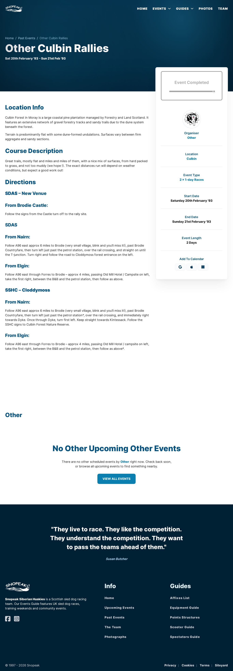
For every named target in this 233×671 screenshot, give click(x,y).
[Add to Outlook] (203, 267)
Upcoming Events (119, 607)
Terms (204, 665)
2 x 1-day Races (192, 179)
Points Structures (185, 617)
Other (191, 137)
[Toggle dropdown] (169, 8)
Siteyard (221, 665)
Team (223, 8)
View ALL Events (116, 479)
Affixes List (180, 598)
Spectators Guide (185, 637)
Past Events (26, 38)
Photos (206, 8)
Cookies (188, 665)
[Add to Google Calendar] (180, 267)
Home (142, 8)
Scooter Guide (182, 627)
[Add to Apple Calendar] (191, 267)
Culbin (191, 158)
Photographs (115, 637)
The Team (113, 627)
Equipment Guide (184, 607)
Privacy (170, 665)
